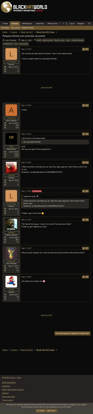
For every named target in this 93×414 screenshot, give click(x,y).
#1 (87, 49)
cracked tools (8, 44)
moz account (23, 44)
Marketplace (27, 23)
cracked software (77, 40)
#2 (87, 105)
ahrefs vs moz (59, 40)
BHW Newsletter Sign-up (13, 389)
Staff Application (9, 382)
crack (68, 40)
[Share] (83, 49)
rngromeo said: (29, 196)
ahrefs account (48, 40)
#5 (87, 191)
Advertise (40, 23)
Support (5, 393)
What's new (52, 23)
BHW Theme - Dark (12, 377)
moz (15, 44)
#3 (87, 134)
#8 (87, 277)
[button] (59, 23)
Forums (15, 23)
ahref (39, 40)
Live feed (5, 28)
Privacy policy (7, 400)
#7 (87, 248)
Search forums (28, 28)
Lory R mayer (10, 40)
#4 (87, 162)
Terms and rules (8, 396)
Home (5, 23)
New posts (15, 28)
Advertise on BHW (46, 87)
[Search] (89, 23)
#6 (87, 220)
